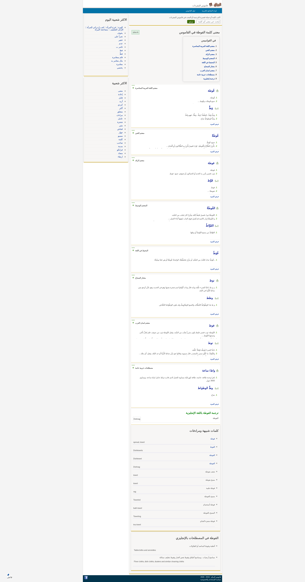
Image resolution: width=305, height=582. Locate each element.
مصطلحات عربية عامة (206, 75)
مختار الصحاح (209, 66)
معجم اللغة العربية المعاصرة (203, 46)
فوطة (212, 439)
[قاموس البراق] (215, 4)
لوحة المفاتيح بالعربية (209, 11)
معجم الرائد (210, 54)
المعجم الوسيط (209, 58)
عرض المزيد (214, 124)
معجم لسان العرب (207, 71)
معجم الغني (210, 50)
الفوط (212, 447)
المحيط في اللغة (208, 62)
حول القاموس (190, 11)
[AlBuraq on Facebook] (86, 579)
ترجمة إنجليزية (209, 79)
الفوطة (212, 455)
